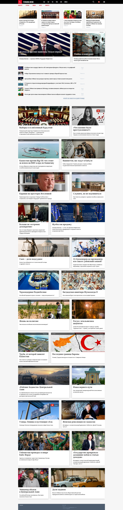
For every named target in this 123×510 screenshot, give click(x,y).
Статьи (27, 5)
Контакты (21, 505)
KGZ (48, 2)
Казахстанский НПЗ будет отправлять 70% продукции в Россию (27, 22)
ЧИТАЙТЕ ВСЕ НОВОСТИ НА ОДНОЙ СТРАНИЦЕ (73, 98)
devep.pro (68, 508)
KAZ (44, 2)
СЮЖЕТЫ (47, 5)
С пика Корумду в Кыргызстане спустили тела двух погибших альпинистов (72, 22)
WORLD (65, 2)
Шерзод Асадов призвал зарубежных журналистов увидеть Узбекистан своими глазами (94, 23)
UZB (61, 2)
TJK (52, 2)
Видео (34, 5)
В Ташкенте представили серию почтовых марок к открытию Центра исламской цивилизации (50, 23)
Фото (40, 5)
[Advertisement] (96, 85)
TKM (57, 2)
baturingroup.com (71, 507)
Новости (20, 5)
